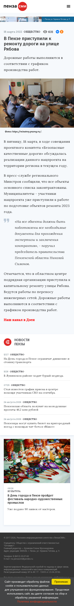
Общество (32, 31)
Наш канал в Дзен (19, 320)
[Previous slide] (8, 459)
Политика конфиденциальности (37, 601)
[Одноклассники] (61, 31)
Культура (14, 491)
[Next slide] (65, 459)
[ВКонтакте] (57, 31)
